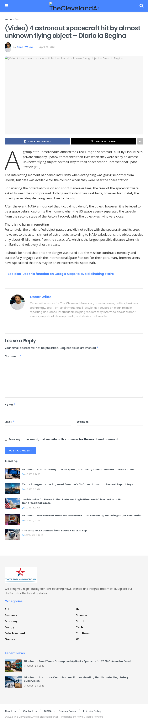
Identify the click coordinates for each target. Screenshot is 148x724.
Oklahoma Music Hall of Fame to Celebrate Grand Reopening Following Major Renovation (82, 515)
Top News (83, 633)
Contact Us (30, 711)
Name (10, 405)
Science (81, 615)
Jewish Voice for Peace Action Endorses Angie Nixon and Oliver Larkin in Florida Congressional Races (74, 501)
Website (83, 422)
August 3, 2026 (32, 474)
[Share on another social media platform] (140, 141)
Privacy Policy (67, 711)
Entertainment (15, 633)
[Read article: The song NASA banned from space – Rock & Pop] (12, 534)
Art (7, 609)
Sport (80, 621)
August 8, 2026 (32, 507)
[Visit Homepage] (73, 6)
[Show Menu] (6, 6)
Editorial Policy (92, 711)
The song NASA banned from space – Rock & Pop (54, 530)
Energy (9, 627)
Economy (11, 621)
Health (80, 609)
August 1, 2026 (32, 520)
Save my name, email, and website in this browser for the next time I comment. (63, 439)
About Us (10, 711)
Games (10, 639)
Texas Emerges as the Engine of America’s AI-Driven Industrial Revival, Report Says (77, 484)
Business (11, 615)
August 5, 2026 (32, 489)
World (80, 639)
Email (10, 422)
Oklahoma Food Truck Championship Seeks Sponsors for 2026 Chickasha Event (77, 661)
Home (8, 19)
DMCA (48, 711)
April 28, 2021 (47, 47)
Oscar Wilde (25, 47)
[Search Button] (141, 6)
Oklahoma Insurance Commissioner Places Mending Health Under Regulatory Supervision (76, 679)
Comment (13, 356)
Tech (17, 19)
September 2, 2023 (33, 535)
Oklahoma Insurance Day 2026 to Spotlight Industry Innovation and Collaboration (78, 469)
